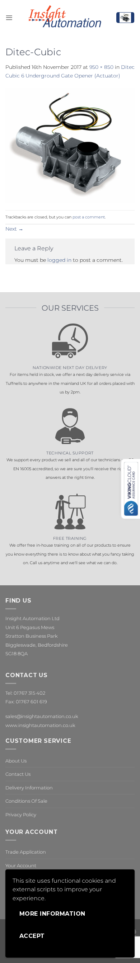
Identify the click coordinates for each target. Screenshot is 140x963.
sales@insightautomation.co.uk (41, 716)
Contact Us (18, 774)
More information (52, 913)
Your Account (20, 865)
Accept (32, 936)
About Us (16, 761)
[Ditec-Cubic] (70, 144)
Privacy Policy (20, 814)
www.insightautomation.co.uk (40, 725)
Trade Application (25, 852)
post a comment (89, 216)
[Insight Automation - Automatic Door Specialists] (64, 17)
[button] (9, 18)
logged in (59, 260)
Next (14, 229)
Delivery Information (29, 787)
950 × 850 (101, 67)
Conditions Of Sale (26, 801)
